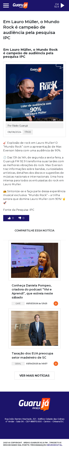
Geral (18, 364)
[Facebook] (26, 431)
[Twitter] (31, 431)
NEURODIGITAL (54, 445)
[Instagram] (21, 431)
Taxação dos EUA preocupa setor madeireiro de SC (32, 355)
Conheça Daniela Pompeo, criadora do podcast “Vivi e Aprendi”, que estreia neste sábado (32, 291)
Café (18, 303)
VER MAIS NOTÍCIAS (34, 375)
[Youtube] (37, 431)
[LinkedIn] (42, 431)
